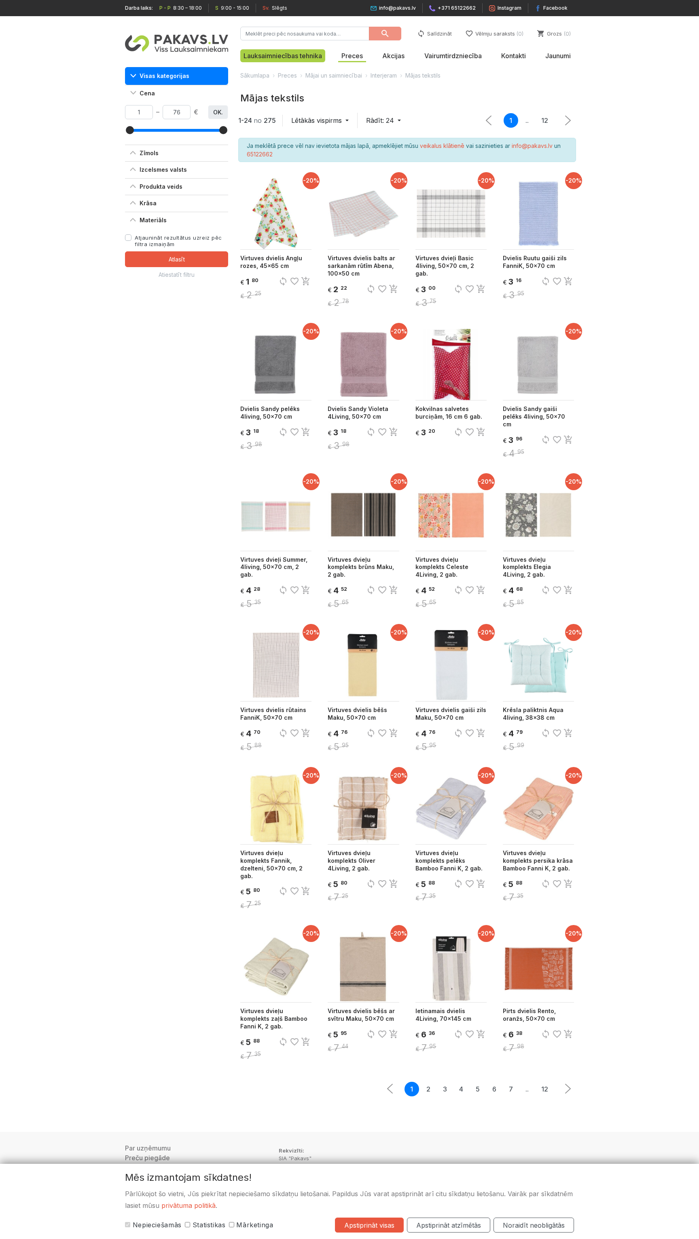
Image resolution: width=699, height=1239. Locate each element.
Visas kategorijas (164, 75)
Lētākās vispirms (317, 120)
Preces (352, 56)
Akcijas (393, 56)
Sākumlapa (254, 75)
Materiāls (153, 220)
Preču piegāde (147, 1158)
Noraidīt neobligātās (534, 1225)
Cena (147, 93)
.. (527, 120)
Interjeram (384, 75)
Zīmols (149, 153)
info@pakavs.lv (397, 8)
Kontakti (513, 56)
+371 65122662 (457, 8)
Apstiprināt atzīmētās (448, 1225)
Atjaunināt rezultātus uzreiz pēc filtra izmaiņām (178, 240)
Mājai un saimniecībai (333, 75)
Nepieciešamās (156, 1225)
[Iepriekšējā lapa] (568, 120)
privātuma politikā (188, 1205)
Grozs (553, 34)
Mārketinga (253, 1225)
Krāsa (148, 203)
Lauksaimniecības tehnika (283, 56)
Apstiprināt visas (369, 1225)
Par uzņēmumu (148, 1148)
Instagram (509, 8)
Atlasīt (177, 259)
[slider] (130, 130)
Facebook (555, 8)
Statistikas (208, 1225)
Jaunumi (558, 56)
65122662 (260, 154)
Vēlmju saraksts (493, 34)
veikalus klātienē (442, 145)
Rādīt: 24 (381, 120)
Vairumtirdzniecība (453, 56)
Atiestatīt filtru (177, 274)
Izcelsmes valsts (163, 169)
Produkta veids (161, 186)
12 (544, 120)
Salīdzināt (434, 34)
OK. (218, 112)
